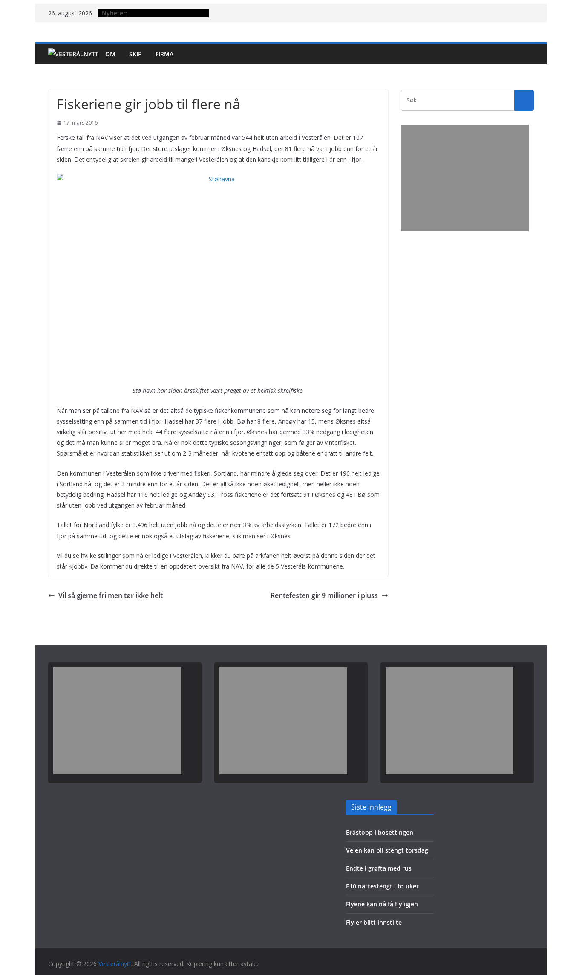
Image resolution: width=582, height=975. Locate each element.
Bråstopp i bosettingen (379, 832)
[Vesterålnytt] (73, 54)
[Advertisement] (465, 178)
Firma (164, 54)
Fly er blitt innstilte (374, 922)
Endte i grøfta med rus (379, 868)
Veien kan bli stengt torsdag (387, 850)
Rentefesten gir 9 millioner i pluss (324, 595)
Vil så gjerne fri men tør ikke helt (110, 595)
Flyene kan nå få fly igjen (382, 904)
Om (110, 54)
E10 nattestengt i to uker (382, 886)
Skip (135, 54)
